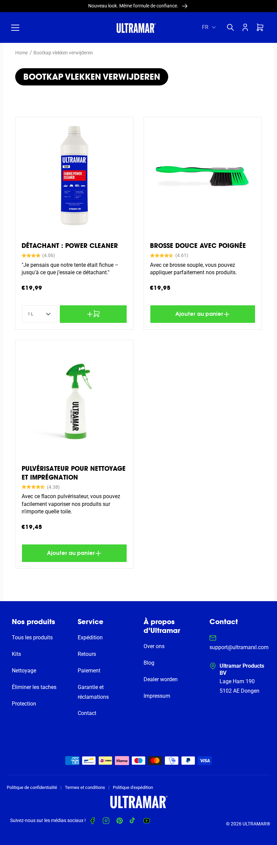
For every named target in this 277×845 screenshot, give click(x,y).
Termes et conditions (85, 787)
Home (21, 52)
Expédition (90, 637)
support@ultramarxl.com (239, 647)
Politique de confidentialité (32, 787)
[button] (15, 27)
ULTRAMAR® (256, 823)
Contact (87, 713)
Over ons (154, 646)
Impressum (157, 696)
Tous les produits (32, 637)
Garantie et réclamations (93, 692)
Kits (16, 654)
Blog (149, 663)
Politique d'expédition (133, 787)
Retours (87, 654)
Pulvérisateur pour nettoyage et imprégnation (74, 473)
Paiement (89, 670)
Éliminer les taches (34, 687)
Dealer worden (161, 679)
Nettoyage (24, 670)
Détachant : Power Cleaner (70, 246)
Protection (24, 703)
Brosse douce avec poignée (198, 246)
